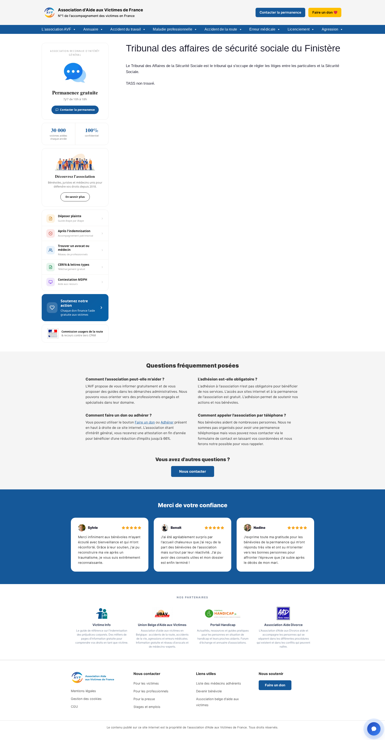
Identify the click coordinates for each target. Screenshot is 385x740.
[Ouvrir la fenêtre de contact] (374, 729)
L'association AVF (56, 29)
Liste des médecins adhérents (218, 683)
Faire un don (322, 12)
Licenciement (299, 29)
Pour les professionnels (150, 691)
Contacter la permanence (280, 12)
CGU (74, 706)
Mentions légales (83, 691)
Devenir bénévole (209, 691)
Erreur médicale (262, 29)
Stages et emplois (146, 707)
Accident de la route (221, 29)
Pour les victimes (146, 683)
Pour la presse (144, 699)
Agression (330, 29)
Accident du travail (125, 29)
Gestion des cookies (86, 699)
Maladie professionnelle (172, 29)
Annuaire (90, 29)
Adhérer (167, 422)
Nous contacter (192, 471)
